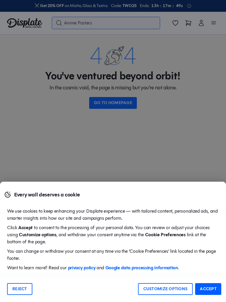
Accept (208, 288)
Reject (19, 288)
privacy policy (82, 267)
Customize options (165, 288)
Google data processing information (141, 267)
